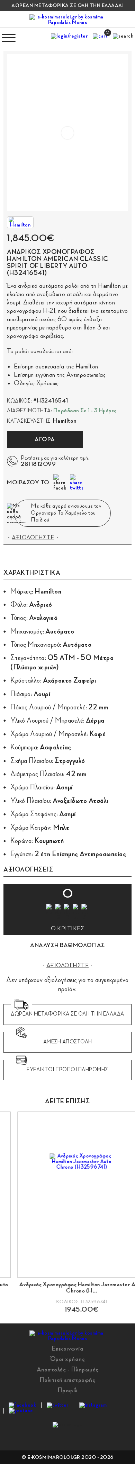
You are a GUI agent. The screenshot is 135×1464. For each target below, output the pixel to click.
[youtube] (21, 1411)
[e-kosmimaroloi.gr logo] (67, 19)
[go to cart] (100, 37)
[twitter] (58, 1405)
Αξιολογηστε (67, 965)
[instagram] (93, 1405)
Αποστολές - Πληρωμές (68, 1369)
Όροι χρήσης (67, 1358)
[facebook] (22, 1405)
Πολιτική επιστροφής (68, 1379)
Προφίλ (68, 1390)
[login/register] (69, 37)
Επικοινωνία (67, 1348)
